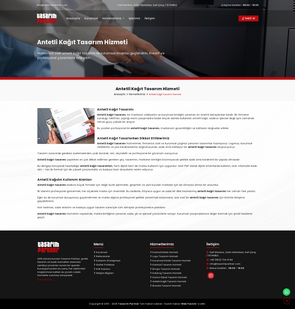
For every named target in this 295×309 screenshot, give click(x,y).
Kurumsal (91, 18)
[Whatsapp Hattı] (286, 292)
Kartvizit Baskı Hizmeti (165, 252)
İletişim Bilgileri (105, 273)
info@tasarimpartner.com (52, 5)
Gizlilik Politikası (105, 264)
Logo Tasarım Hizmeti (165, 256)
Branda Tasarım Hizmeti (166, 285)
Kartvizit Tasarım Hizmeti (166, 264)
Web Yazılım (189, 303)
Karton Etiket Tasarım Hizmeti (169, 277)
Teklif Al (249, 18)
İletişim (150, 18)
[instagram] (210, 275)
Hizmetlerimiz (137, 94)
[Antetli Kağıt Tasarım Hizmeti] (49, 18)
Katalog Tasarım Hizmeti (166, 273)
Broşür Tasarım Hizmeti (166, 269)
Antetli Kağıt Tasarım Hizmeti (169, 281)
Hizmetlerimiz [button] (112, 18)
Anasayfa (73, 18)
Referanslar (103, 256)
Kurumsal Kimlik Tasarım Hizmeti (171, 260)
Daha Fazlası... (45, 279)
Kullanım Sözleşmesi (108, 260)
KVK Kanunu (103, 269)
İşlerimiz (134, 18)
